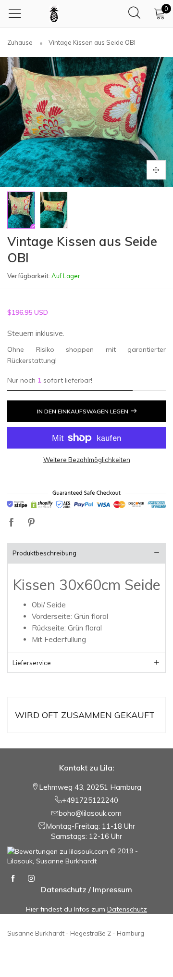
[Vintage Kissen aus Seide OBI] (86, 122)
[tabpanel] (86, 122)
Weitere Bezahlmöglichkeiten (86, 459)
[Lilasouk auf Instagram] (31, 879)
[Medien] (156, 170)
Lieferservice (31, 663)
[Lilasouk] (53, 13)
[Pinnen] (31, 522)
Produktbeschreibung (44, 553)
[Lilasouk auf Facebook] (13, 879)
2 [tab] (92, 179)
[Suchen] (134, 13)
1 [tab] (80, 179)
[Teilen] (11, 522)
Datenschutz (127, 909)
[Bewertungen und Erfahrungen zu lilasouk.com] (57, 851)
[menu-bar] (17, 13)
